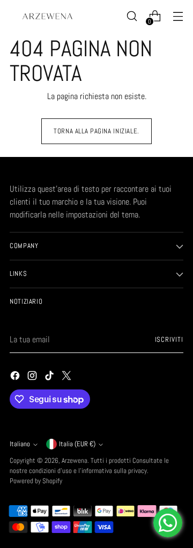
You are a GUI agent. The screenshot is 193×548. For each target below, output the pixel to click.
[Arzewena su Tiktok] (50, 377)
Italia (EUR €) (77, 444)
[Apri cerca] (132, 16)
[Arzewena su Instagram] (33, 377)
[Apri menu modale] (178, 16)
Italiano (20, 444)
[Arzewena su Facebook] (16, 377)
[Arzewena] (47, 16)
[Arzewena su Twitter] (67, 377)
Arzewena (74, 460)
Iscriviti (169, 339)
